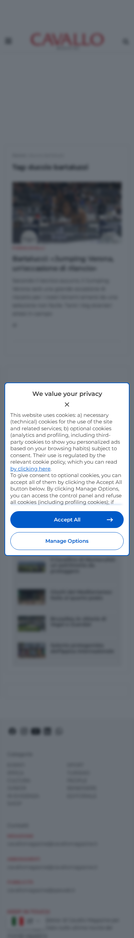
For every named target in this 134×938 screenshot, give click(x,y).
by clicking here (30, 468)
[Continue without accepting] (67, 404)
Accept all (67, 519)
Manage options (67, 541)
